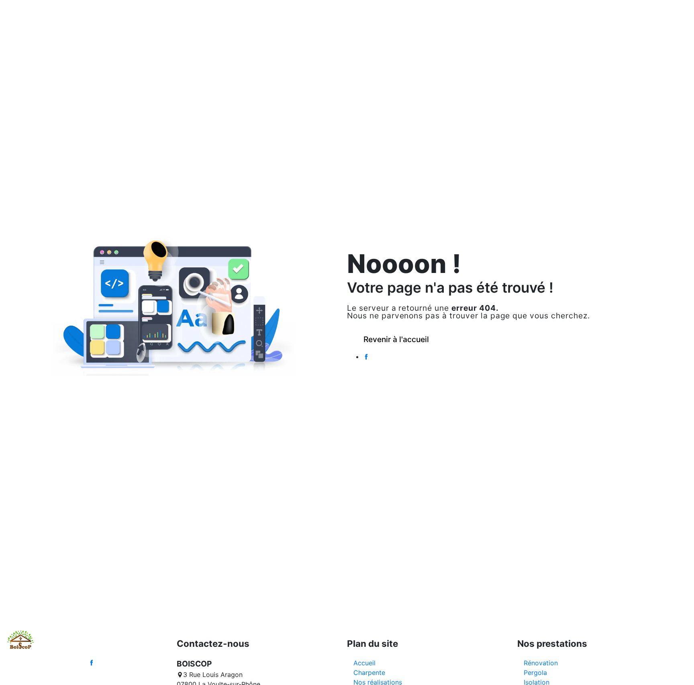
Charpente (369, 673)
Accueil (364, 663)
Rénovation (541, 663)
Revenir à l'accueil (396, 339)
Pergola (535, 673)
